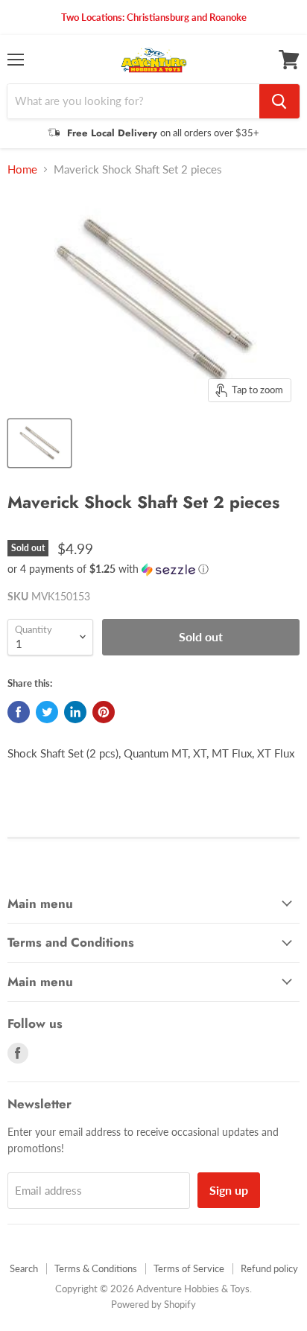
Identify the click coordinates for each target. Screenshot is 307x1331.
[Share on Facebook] (18, 712)
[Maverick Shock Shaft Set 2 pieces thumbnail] (39, 443)
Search (24, 1268)
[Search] (279, 101)
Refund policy (269, 1268)
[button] (153, 569)
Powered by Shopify (153, 1304)
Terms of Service (189, 1268)
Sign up (228, 1190)
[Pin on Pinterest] (103, 712)
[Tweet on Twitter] (47, 712)
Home (22, 169)
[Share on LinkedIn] (75, 712)
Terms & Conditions (95, 1268)
